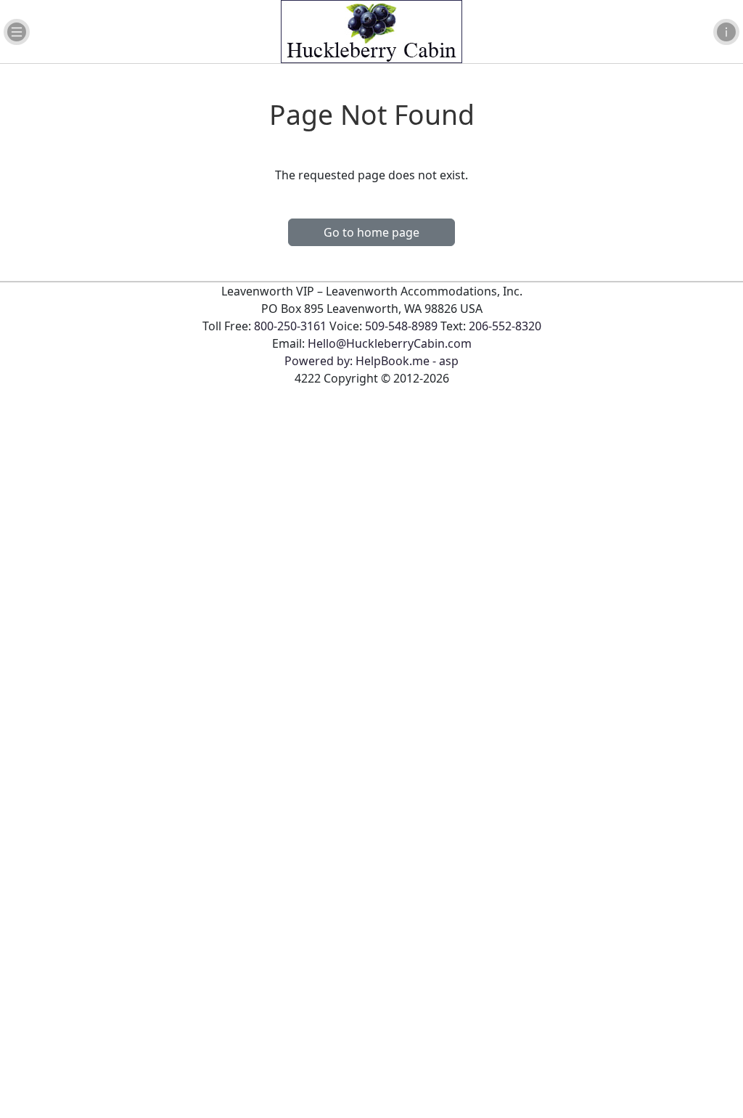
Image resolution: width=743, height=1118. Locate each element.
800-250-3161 (290, 326)
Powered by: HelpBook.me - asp (371, 361)
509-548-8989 (401, 326)
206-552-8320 (505, 326)
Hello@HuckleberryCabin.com (390, 343)
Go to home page (371, 232)
